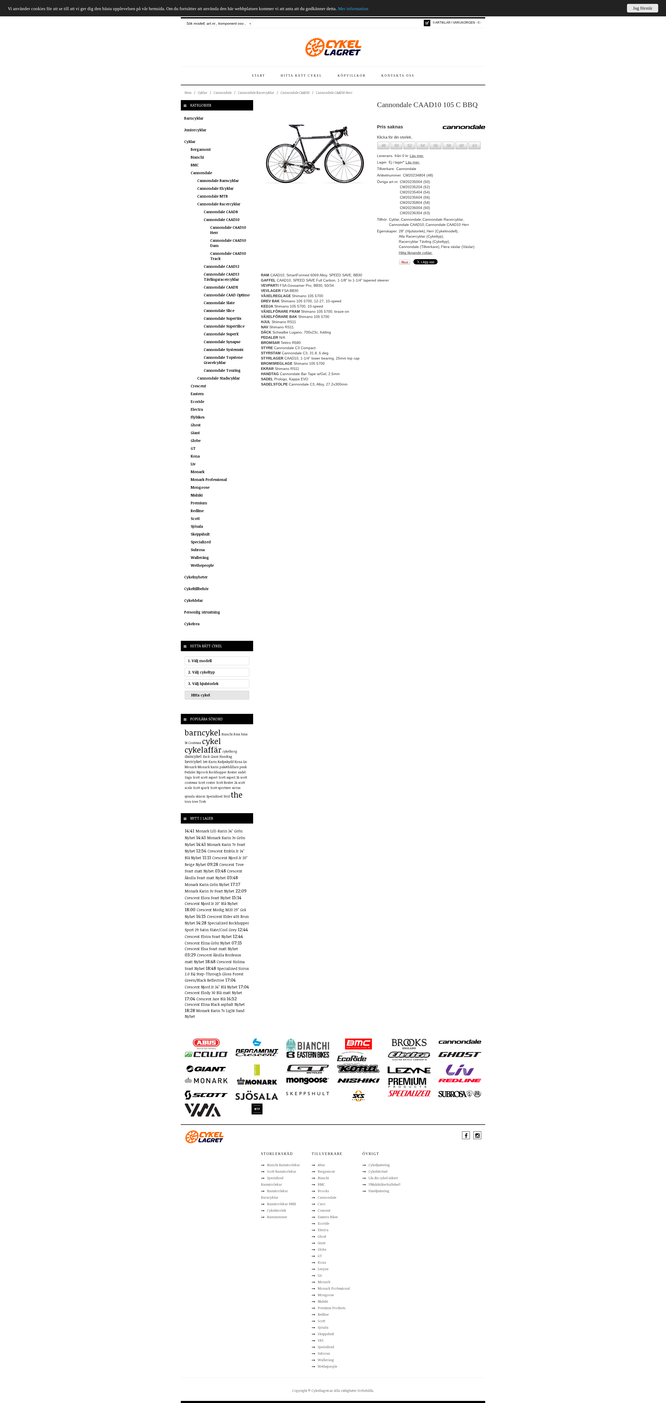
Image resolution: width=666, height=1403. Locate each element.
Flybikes (197, 417)
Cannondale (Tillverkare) (419, 247)
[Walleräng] (203, 1110)
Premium (199, 502)
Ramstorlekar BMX (281, 1204)
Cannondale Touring (222, 370)
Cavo (321, 1204)
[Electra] (409, 1056)
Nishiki (197, 495)
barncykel (203, 732)
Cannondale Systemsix (224, 349)
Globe (196, 440)
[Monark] (206, 1080)
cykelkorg (229, 751)
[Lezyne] (409, 1070)
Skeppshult (200, 534)
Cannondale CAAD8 (221, 211)
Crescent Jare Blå (211, 998)
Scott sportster (220, 788)
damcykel (193, 756)
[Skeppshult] (307, 1093)
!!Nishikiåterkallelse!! (384, 1184)
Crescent (198, 385)
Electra (197, 409)
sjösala (190, 796)
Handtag (226, 756)
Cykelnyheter (196, 577)
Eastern (197, 393)
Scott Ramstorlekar (281, 1171)
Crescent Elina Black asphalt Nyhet (215, 1004)
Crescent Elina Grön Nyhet (208, 943)
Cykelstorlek (276, 1210)
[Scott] (206, 1095)
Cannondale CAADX (221, 287)
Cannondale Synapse (222, 341)
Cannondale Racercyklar (256, 92)
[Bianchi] (307, 1046)
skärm (200, 796)
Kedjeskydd (226, 762)
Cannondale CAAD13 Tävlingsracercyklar (221, 277)
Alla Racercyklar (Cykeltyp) (421, 236)
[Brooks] (409, 1044)
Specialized (201, 541)
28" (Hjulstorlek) (412, 231)
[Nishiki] (358, 1080)
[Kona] (358, 1068)
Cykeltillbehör (196, 588)
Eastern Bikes (328, 1217)
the (236, 794)
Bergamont (201, 149)
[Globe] (256, 1070)
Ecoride (197, 401)
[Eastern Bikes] (307, 1054)
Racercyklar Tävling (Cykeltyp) (424, 241)
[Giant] (206, 1068)
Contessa (194, 743)
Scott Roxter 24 (226, 782)
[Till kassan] (427, 23)
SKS (321, 1340)
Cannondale (223, 92)
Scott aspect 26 (229, 777)
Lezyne (323, 1269)
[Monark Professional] (256, 1081)
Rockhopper (218, 772)
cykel (211, 741)
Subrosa (198, 549)
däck (206, 756)
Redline (197, 510)
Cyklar (202, 92)
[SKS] (358, 1096)
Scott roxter (206, 782)
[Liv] (459, 1070)
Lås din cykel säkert (383, 1178)
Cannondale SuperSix (222, 318)
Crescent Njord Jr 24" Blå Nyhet (212, 986)
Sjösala (197, 526)
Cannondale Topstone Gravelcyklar (223, 360)
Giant (195, 432)
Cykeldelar (193, 600)
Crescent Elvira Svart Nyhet (209, 936)
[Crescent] (256, 1054)
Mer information (353, 8)
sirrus (236, 788)
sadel (242, 772)
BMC (195, 164)
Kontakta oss (397, 75)
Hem (188, 92)
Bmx (237, 734)
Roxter (232, 772)
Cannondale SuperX (221, 333)
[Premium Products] (407, 1082)
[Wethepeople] (256, 1109)
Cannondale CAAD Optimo (227, 294)
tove (195, 801)
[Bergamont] (256, 1046)
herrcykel (193, 761)
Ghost (196, 424)
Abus (321, 1165)
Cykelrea (192, 623)
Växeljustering (378, 1191)
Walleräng (200, 557)
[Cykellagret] (333, 47)
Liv (193, 463)
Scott (195, 518)
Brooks (323, 1191)
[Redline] (459, 1080)
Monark (197, 471)
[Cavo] (206, 1054)
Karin (213, 762)
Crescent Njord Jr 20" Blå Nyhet (211, 903)
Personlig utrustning (202, 612)
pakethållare (229, 767)
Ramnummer (277, 1217)
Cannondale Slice (219, 310)
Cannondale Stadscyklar (218, 378)
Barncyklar (193, 118)
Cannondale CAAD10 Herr (334, 92)
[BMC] (358, 1044)
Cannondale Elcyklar (215, 188)
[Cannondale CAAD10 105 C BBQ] (315, 154)
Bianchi (197, 157)
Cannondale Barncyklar (218, 180)
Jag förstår (642, 8)
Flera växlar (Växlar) (458, 247)
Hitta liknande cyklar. (416, 253)
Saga (188, 777)
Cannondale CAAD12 (221, 266)
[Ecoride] (352, 1058)
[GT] (307, 1069)
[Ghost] (459, 1054)
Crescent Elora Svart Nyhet (208, 897)
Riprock (202, 772)
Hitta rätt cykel (301, 75)
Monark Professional (209, 479)
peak (243, 767)
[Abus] (206, 1044)
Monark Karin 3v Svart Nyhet (210, 891)
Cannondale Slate (219, 302)
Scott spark (201, 788)
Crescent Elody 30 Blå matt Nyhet (213, 992)
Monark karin (208, 767)
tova (188, 801)
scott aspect (209, 777)
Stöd (226, 796)
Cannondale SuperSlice (224, 326)
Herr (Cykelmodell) (442, 231)
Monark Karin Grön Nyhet (207, 884)
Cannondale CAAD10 (295, 92)
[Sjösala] (256, 1095)
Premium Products (331, 1308)
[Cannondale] (459, 1041)
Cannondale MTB (212, 196)
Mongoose (200, 487)
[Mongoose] (307, 1081)
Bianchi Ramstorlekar (283, 1165)
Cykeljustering (379, 1165)
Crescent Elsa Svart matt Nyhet (211, 948)
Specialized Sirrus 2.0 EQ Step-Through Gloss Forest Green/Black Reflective (217, 974)
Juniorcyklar (195, 129)
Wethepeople (202, 565)
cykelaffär (203, 749)
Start (258, 75)
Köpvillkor (352, 75)
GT (193, 448)
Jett (205, 762)
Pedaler (190, 772)
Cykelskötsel (377, 1171)
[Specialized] (409, 1093)
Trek (202, 801)
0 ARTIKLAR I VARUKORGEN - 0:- (457, 22)
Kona (195, 456)
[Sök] (250, 23)
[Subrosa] (459, 1094)
